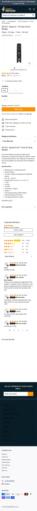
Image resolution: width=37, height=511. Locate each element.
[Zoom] (29, 63)
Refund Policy (6, 462)
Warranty (4, 468)
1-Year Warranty (7, 141)
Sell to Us (4, 470)
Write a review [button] (18, 230)
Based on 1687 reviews (11, 227)
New (4, 90)
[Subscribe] (30, 394)
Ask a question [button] (18, 235)
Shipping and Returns (9, 136)
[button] (6, 73)
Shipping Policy (6, 459)
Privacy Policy (6, 465)
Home (3, 21)
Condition (5, 86)
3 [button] (18, 330)
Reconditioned (14, 90)
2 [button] (14, 330)
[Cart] (29, 9)
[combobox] (18, 15)
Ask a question (7, 207)
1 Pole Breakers (11, 21)
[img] (14, 263)
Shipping (4, 105)
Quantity (4, 96)
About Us (4, 454)
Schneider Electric (7, 35)
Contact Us (5, 457)
